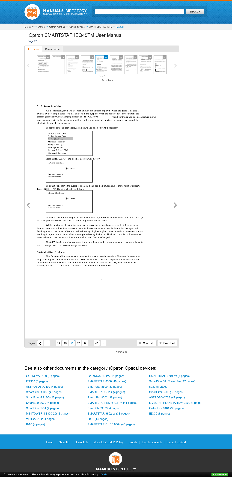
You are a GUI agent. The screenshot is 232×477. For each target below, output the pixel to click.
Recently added (176, 442)
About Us (64, 442)
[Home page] (32, 12)
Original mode (52, 49)
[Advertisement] (101, 86)
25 (65, 343)
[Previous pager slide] (28, 66)
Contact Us (81, 442)
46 (96, 343)
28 (85, 343)
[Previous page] (28, 205)
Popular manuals (152, 442)
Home (49, 442)
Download (169, 343)
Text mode (33, 49)
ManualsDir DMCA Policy (108, 442)
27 (78, 343)
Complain (148, 343)
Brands (133, 442)
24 (58, 343)
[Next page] (175, 205)
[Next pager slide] (175, 66)
